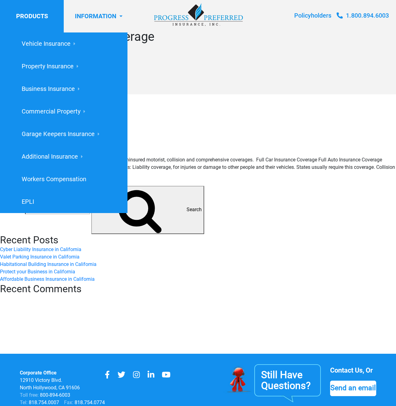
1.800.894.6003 (366, 15)
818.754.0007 (43, 402)
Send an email (353, 387)
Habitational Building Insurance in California (48, 264)
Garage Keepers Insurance (58, 134)
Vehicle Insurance (46, 43)
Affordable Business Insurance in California (47, 279)
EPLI (28, 201)
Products (32, 16)
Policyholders (312, 15)
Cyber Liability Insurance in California (40, 249)
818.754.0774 (89, 402)
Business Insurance (48, 88)
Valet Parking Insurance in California (40, 257)
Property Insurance (48, 66)
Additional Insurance (50, 156)
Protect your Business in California (37, 272)
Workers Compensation (54, 179)
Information (95, 16)
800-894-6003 (55, 395)
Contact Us (346, 370)
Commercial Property (51, 111)
